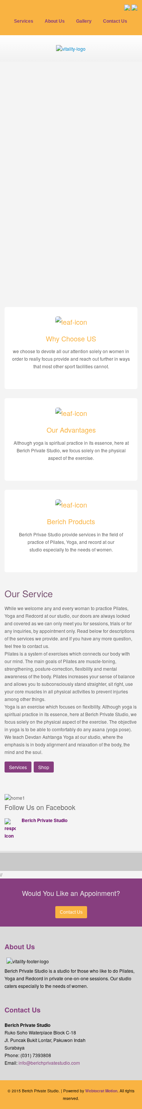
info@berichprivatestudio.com (49, 1062)
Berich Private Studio (44, 820)
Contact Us (71, 912)
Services (18, 767)
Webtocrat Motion (101, 1090)
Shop (43, 767)
